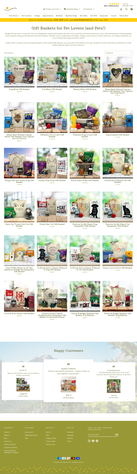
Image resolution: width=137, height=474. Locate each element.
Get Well (93, 16)
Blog (5, 438)
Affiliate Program (10, 444)
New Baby (83, 16)
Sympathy (104, 16)
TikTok (69, 441)
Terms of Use (50, 444)
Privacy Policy (50, 441)
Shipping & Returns (31, 435)
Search (48, 432)
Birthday (59, 16)
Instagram (70, 435)
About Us (7, 432)
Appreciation (48, 16)
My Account (29, 432)
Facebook (70, 432)
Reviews (7, 435)
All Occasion (26, 16)
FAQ (47, 435)
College (37, 16)
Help (26, 438)
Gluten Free (123, 16)
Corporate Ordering (10, 447)
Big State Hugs (72, 9)
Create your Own (52, 9)
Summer (89, 9)
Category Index (51, 438)
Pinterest (70, 438)
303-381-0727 (128, 6)
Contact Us (8, 441)
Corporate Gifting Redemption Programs (11, 451)
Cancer (113, 16)
